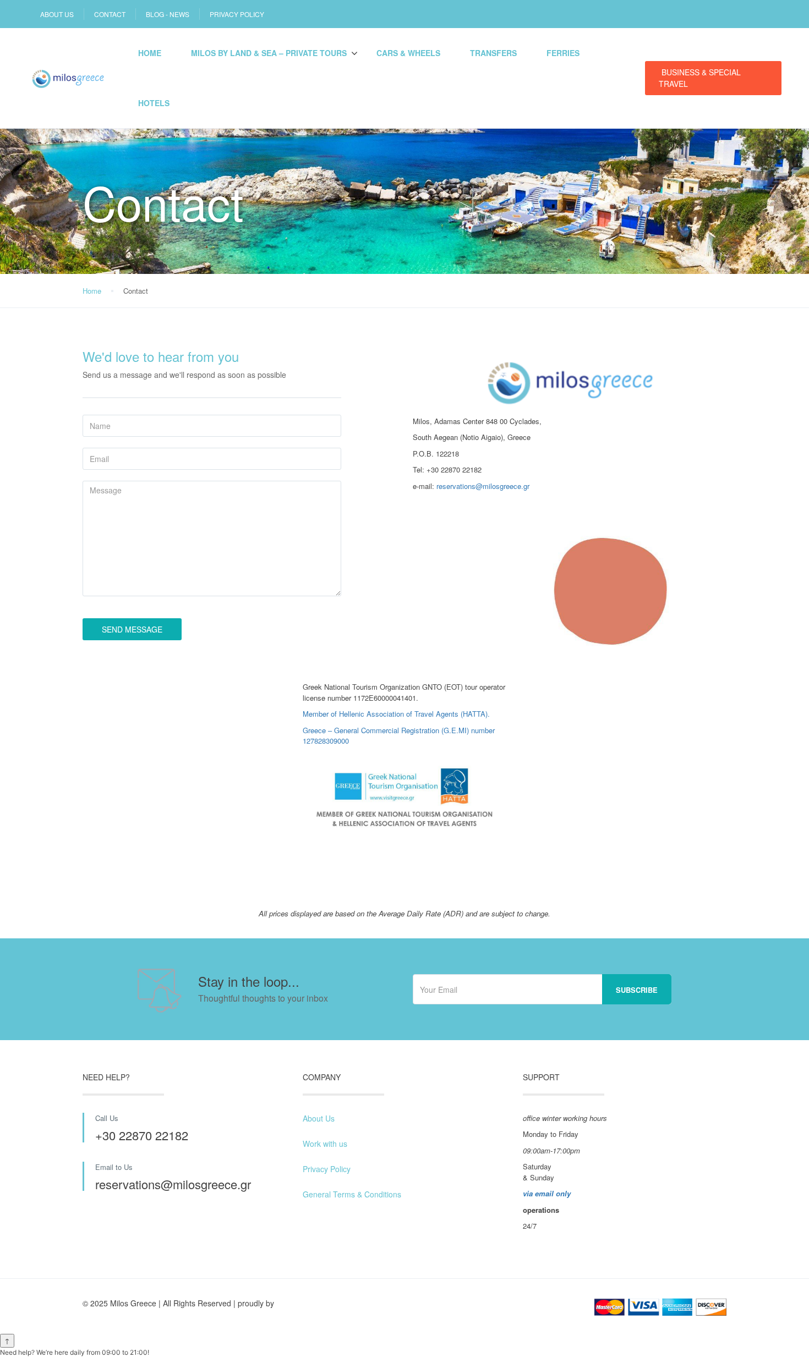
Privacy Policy (327, 1168)
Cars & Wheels (408, 52)
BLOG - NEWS (167, 14)
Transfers (493, 52)
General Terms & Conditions (352, 1194)
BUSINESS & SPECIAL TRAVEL (700, 78)
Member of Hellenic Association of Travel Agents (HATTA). (396, 713)
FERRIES (563, 52)
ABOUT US (57, 14)
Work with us (325, 1143)
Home (149, 52)
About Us (319, 1118)
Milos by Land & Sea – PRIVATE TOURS (269, 52)
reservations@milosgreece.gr (482, 486)
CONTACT (109, 14)
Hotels (154, 102)
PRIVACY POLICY (237, 14)
